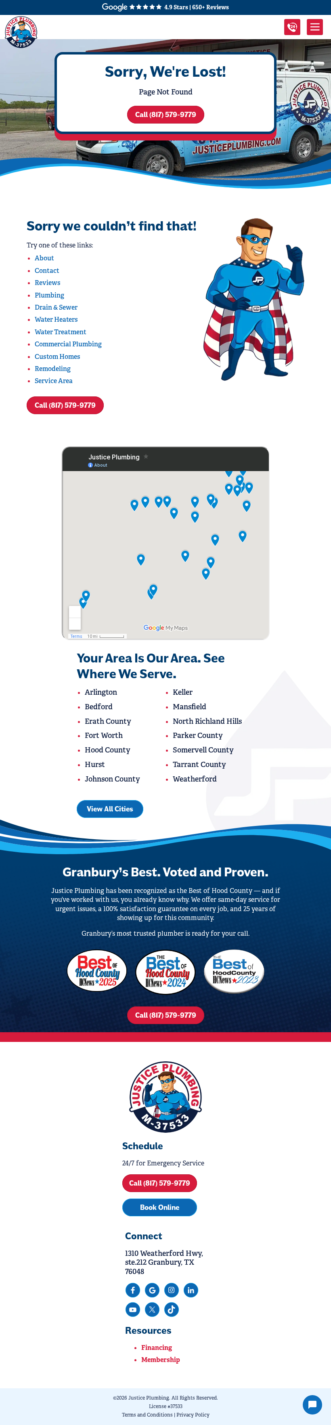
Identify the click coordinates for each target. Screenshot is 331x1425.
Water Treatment (60, 332)
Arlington (101, 692)
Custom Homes (57, 356)
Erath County (108, 721)
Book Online (159, 1207)
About (44, 258)
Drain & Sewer (56, 307)
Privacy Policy (192, 1415)
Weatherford (195, 779)
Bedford (99, 707)
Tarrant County (199, 765)
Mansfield (189, 707)
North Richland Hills (207, 721)
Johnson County (112, 779)
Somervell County (203, 750)
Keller (183, 692)
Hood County (107, 750)
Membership (160, 1360)
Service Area (54, 381)
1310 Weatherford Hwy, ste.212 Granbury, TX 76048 (164, 1262)
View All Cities (110, 809)
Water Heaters (56, 319)
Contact (47, 270)
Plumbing (49, 295)
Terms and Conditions (147, 1415)
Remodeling (53, 369)
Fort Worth (104, 735)
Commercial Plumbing (68, 344)
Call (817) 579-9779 (165, 114)
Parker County (198, 735)
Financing (156, 1347)
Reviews (48, 283)
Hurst (95, 765)
